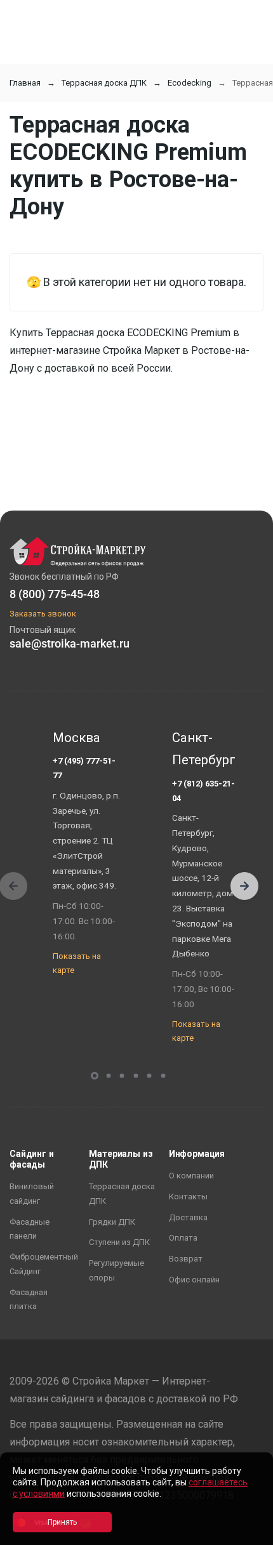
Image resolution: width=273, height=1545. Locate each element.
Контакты (188, 1196)
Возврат (186, 1258)
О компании (191, 1175)
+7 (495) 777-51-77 (84, 768)
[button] (244, 886)
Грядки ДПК (112, 1222)
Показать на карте (77, 963)
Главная (25, 83)
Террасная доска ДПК (104, 83)
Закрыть (247, 1534)
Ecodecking (189, 83)
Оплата (183, 1237)
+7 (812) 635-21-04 (203, 791)
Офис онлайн (194, 1279)
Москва (76, 737)
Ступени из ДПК (119, 1242)
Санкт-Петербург (204, 749)
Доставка (188, 1217)
